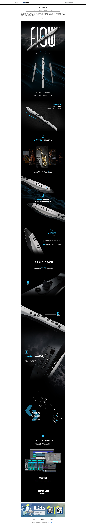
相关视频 (40, 10)
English (41, 523)
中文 (42, 523)
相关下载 (51, 10)
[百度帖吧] (72, 2)
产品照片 (35, 10)
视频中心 (43, 519)
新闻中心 (34, 519)
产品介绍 (45, 10)
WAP (45, 523)
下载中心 (51, 519)
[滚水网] (43, 516)
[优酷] (68, 2)
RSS (44, 523)
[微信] (70, 2)
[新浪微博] (66, 2)
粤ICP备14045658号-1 (51, 522)
